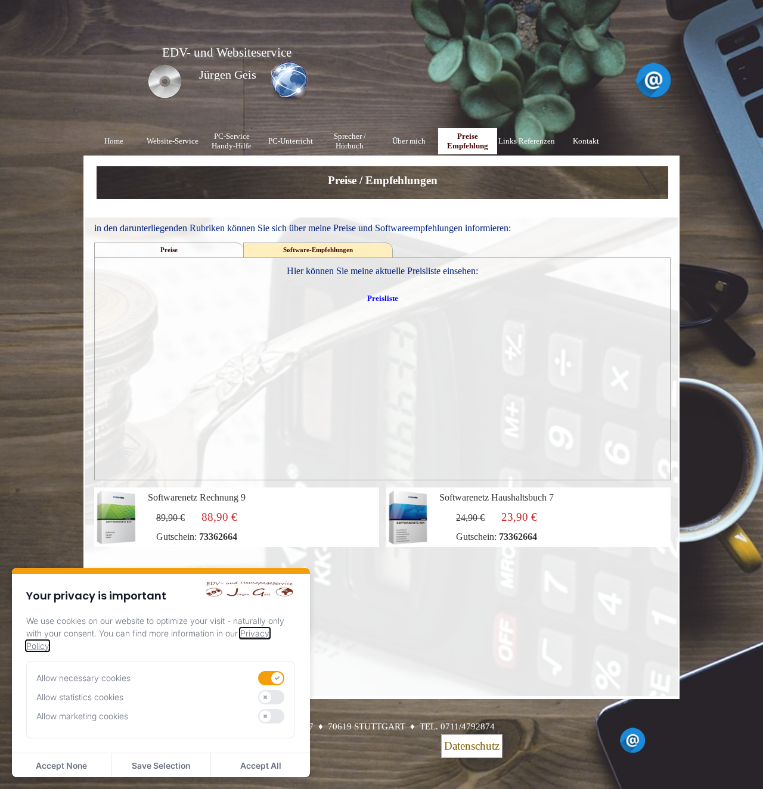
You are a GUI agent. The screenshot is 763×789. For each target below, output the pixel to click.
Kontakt (586, 140)
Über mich (409, 140)
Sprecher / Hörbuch (350, 141)
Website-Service (172, 140)
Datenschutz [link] (472, 746)
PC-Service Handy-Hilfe (232, 141)
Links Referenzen (526, 140)
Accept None (61, 765)
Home (113, 140)
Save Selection (161, 765)
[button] (653, 68)
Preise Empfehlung (467, 141)
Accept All (260, 765)
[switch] (271, 678)
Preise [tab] (169, 250)
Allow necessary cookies (83, 678)
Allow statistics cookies (79, 697)
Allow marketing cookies (82, 716)
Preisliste (382, 298)
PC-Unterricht (290, 140)
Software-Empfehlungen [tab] (318, 250)
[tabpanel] (383, 189)
